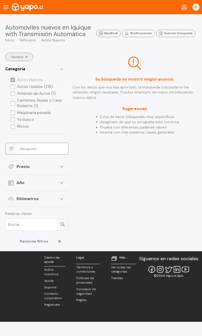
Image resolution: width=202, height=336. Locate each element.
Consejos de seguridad (86, 291)
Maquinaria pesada (33, 112)
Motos (23, 126)
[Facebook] (152, 269)
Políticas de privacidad (85, 280)
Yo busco (25, 119)
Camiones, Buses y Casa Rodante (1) (39, 103)
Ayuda (49, 281)
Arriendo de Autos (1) (36, 93)
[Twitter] (168, 269)
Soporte (50, 287)
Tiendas (117, 278)
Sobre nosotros (51, 272)
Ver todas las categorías (121, 269)
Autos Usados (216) (35, 86)
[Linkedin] (177, 269)
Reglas (81, 300)
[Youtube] (185, 269)
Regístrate (52, 305)
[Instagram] (160, 269)
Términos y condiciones (85, 269)
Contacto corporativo (53, 295)
